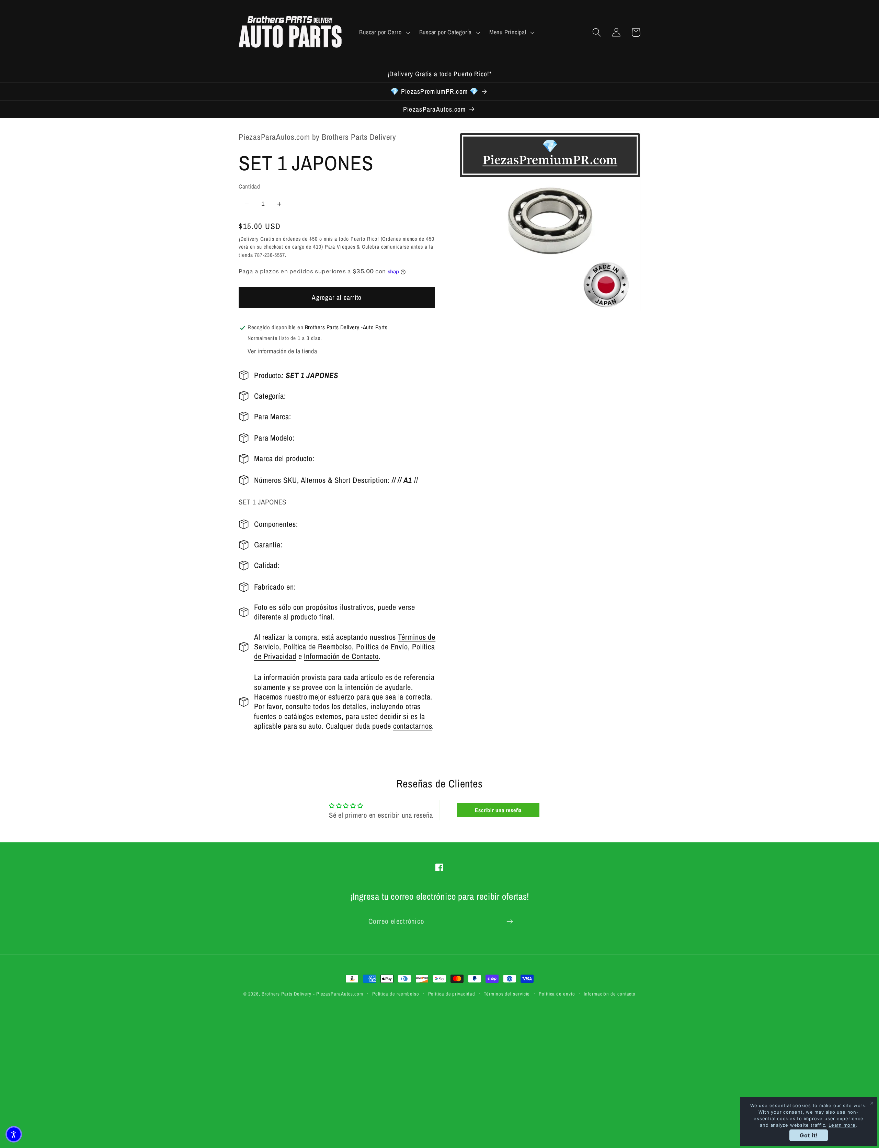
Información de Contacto (341, 656)
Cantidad (249, 187)
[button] (384, 32)
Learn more (842, 1125)
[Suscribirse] (510, 921)
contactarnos (412, 726)
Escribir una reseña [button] (498, 810)
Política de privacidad (451, 993)
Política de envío (557, 993)
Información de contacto (610, 993)
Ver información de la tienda (282, 351)
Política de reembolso (395, 993)
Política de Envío (382, 647)
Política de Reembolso (317, 647)
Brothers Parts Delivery (286, 993)
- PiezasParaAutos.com (338, 993)
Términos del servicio (507, 993)
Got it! (809, 1135)
